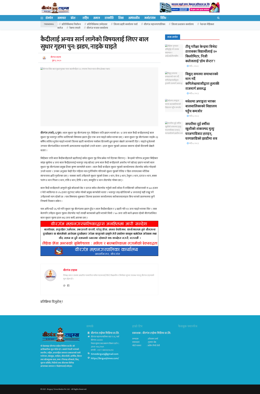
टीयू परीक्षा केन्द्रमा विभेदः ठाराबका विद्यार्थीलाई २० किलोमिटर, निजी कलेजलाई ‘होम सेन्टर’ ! (201, 54)
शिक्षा (121, 18)
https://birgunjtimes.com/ (105, 358)
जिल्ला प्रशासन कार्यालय (183, 24)
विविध (163, 18)
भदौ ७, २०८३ (194, 93)
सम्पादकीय (134, 18)
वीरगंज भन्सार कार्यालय (97, 28)
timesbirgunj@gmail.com (104, 354)
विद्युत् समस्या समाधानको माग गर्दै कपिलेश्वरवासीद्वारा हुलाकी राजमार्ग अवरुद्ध (202, 81)
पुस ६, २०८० (56, 60)
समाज (96, 18)
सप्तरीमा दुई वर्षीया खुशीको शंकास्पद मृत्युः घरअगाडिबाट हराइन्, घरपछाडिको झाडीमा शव (201, 131)
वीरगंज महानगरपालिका (154, 24)
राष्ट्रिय (86, 18)
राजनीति (109, 18)
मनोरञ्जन (150, 18)
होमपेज (49, 18)
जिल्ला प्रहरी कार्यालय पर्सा (126, 24)
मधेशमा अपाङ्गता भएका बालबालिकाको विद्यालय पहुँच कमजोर (201, 106)
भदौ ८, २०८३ (193, 66)
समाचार (62, 18)
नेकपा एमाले (74, 28)
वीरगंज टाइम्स (56, 57)
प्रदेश (73, 18)
